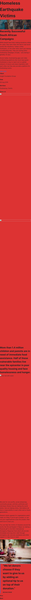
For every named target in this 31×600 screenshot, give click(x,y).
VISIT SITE (3, 71)
